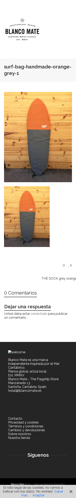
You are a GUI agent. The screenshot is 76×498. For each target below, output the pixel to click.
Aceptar (39, 495)
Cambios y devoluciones (26, 430)
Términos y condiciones (25, 426)
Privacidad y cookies (23, 422)
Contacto (15, 418)
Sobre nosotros (19, 434)
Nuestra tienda (19, 438)
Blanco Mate (17, 484)
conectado (39, 314)
